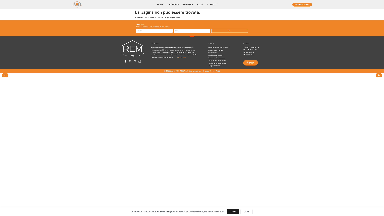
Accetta (233, 212)
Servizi (187, 4)
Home (160, 4)
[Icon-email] (139, 61)
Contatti (212, 4)
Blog (200, 4)
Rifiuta (246, 212)
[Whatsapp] (135, 61)
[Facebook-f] (125, 61)
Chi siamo (173, 4)
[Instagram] (130, 61)
